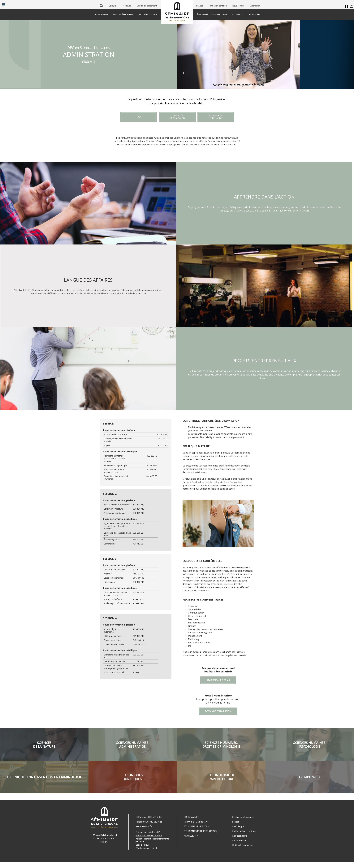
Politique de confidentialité (148, 832)
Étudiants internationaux (212, 14)
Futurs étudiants (123, 14)
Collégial (112, 5)
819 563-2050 (155, 817)
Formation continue (218, 5)
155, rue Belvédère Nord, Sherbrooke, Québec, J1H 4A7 (104, 838)
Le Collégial (238, 826)
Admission (237, 14)
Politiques (126, 5)
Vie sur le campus (147, 14)
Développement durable (147, 848)
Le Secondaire (239, 835)
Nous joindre (238, 5)
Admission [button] (190, 835)
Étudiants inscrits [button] (195, 826)
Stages (199, 5)
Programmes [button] (191, 817)
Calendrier (255, 5)
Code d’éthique (142, 845)
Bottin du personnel (242, 845)
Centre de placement (147, 5)
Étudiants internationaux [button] (200, 831)
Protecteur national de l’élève (149, 835)
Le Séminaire (239, 840)
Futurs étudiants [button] (195, 821)
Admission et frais (218, 680)
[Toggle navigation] (3, 4)
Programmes (101, 14)
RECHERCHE (254, 14)
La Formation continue (244, 831)
